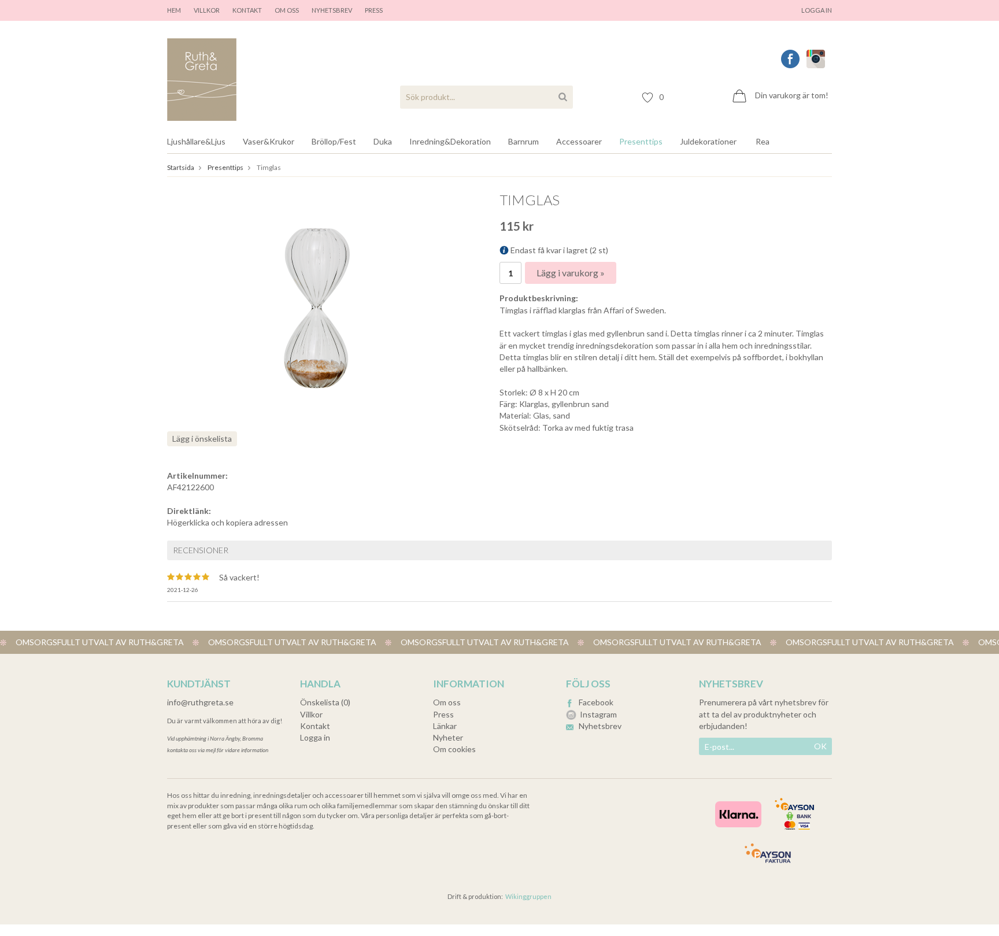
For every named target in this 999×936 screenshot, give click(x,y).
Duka (382, 141)
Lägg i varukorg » (570, 272)
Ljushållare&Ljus (196, 141)
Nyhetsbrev (332, 10)
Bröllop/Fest (334, 141)
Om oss (287, 10)
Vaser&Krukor (268, 141)
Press (443, 714)
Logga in (816, 10)
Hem (174, 10)
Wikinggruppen (528, 896)
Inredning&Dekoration (450, 141)
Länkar (445, 726)
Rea (762, 141)
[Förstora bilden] (316, 307)
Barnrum (523, 141)
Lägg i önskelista (202, 438)
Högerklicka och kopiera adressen (227, 522)
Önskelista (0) (325, 702)
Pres (372, 10)
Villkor (207, 10)
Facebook (596, 702)
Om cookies (454, 749)
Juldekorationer (708, 141)
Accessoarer (579, 141)
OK (820, 746)
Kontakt (247, 10)
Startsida (180, 167)
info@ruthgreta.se (200, 702)
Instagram (598, 714)
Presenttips (641, 141)
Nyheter (448, 737)
